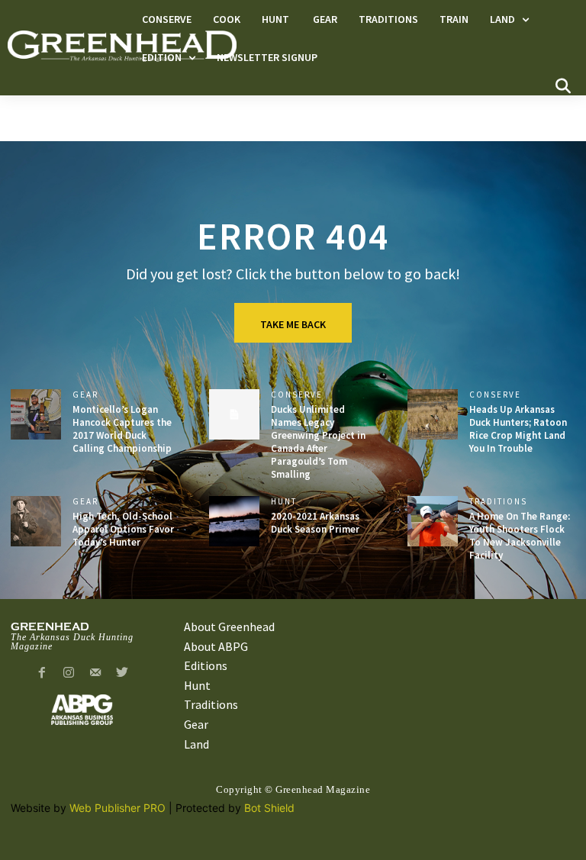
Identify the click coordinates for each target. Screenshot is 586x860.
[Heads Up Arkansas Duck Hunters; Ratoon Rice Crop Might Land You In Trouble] (432, 414)
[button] (563, 86)
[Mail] (96, 673)
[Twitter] (122, 673)
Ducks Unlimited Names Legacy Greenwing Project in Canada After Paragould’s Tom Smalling (318, 441)
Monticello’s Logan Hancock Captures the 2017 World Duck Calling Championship (122, 429)
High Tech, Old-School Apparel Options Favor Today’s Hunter (123, 529)
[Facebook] (42, 673)
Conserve (297, 395)
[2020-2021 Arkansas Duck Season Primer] (234, 521)
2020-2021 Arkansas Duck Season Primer (315, 523)
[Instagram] (69, 673)
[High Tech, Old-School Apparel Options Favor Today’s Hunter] (36, 521)
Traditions (498, 502)
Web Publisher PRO (117, 807)
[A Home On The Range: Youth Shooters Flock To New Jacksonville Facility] (432, 521)
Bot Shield (269, 807)
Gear (85, 395)
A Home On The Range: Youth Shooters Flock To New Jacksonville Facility (519, 536)
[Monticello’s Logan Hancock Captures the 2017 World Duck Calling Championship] (36, 414)
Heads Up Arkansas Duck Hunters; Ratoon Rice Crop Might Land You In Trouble (518, 429)
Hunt (285, 502)
